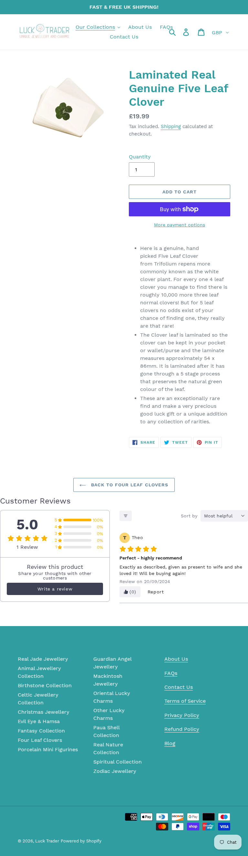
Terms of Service (185, 701)
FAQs (170, 673)
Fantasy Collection (41, 731)
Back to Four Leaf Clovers (128, 484)
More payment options (179, 224)
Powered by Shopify (81, 841)
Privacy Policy (181, 715)
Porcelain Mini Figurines (48, 749)
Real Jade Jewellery (43, 659)
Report (156, 591)
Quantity (140, 157)
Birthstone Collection (45, 685)
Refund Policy (181, 729)
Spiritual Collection (117, 762)
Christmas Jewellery (43, 712)
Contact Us (178, 687)
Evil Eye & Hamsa (39, 721)
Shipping (171, 126)
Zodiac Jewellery (114, 771)
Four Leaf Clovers (40, 740)
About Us (176, 659)
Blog (169, 743)
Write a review (54, 588)
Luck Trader (47, 841)
